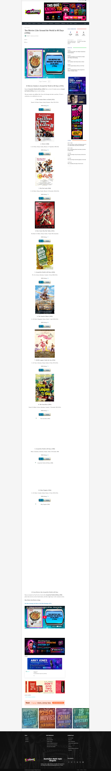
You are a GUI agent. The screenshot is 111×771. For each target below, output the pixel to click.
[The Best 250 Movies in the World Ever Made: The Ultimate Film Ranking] (47, 718)
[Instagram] (80, 0)
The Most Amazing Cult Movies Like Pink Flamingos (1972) (38, 603)
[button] (85, 23)
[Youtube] (85, 0)
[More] (52, 45)
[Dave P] (25, 36)
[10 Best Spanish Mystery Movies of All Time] (81, 718)
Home (26, 27)
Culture (69, 153)
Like (70, 31)
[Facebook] (78, 0)
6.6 (48, 105)
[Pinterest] (81, 0)
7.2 (48, 366)
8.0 (48, 322)
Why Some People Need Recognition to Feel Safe (77, 159)
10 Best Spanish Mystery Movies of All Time (76, 65)
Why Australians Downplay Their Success (75, 163)
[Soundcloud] (83, 0)
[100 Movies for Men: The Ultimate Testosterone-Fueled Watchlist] (30, 718)
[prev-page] (68, 73)
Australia (70, 162)
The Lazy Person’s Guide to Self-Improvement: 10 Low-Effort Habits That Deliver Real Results (77, 145)
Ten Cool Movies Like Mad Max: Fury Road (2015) (72, 42)
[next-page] (70, 73)
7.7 (48, 237)
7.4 (48, 150)
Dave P (29, 35)
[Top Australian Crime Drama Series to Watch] (64, 718)
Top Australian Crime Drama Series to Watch (76, 61)
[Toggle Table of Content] (48, 81)
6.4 (48, 455)
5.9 (48, 278)
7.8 (48, 194)
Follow (77, 31)
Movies (28, 27)
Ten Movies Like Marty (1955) (81, 42)
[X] (84, 0)
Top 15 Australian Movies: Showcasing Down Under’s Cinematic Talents (76, 70)
